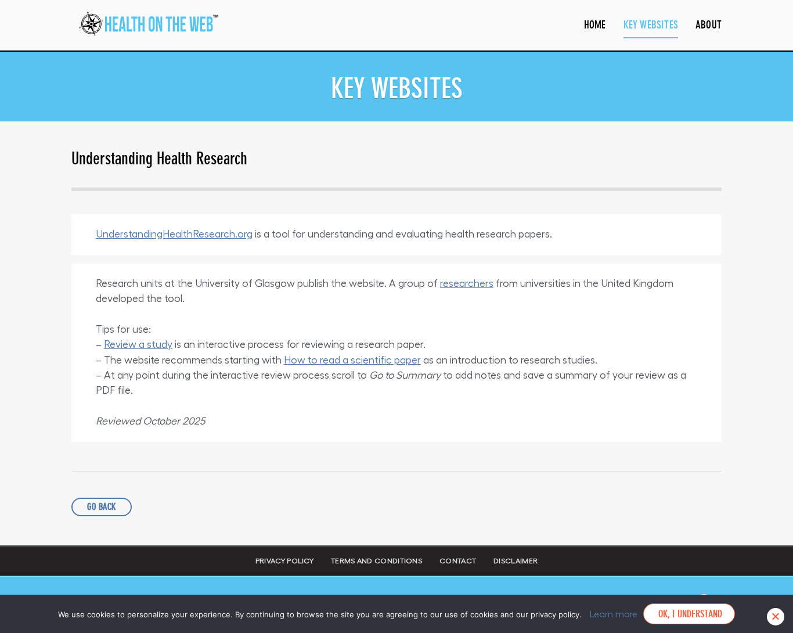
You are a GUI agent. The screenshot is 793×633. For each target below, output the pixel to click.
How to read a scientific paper (352, 360)
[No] (775, 616)
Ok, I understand (688, 614)
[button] (101, 507)
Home (595, 24)
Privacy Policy (284, 561)
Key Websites (650, 24)
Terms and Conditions (376, 561)
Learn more (613, 614)
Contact (457, 561)
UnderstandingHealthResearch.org (174, 234)
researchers (466, 284)
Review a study (138, 345)
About (708, 24)
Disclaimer (515, 561)
